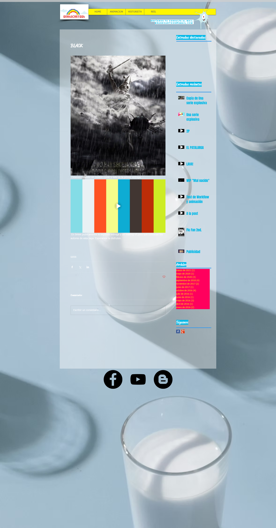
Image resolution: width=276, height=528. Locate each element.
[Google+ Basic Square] (183, 331)
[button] (116, 12)
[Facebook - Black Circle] (112, 379)
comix (73, 257)
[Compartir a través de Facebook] (72, 267)
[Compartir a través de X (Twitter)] (79, 267)
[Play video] (118, 206)
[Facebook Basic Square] (178, 331)
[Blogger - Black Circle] (163, 379)
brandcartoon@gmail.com (174, 23)
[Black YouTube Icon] (138, 379)
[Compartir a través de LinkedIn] (87, 267)
